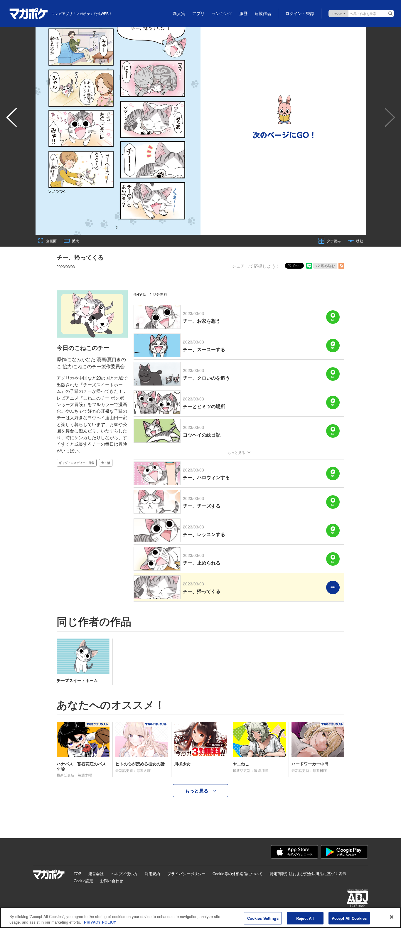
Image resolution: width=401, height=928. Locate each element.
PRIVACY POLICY (100, 922)
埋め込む (328, 265)
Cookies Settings (263, 918)
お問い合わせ (111, 880)
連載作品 (263, 13)
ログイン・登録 (299, 13)
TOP (77, 873)
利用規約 (152, 873)
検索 (390, 13)
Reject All (305, 918)
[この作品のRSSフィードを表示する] (341, 266)
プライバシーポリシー (186, 873)
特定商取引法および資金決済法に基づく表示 (308, 873)
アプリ (198, 13)
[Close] (391, 917)
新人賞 (179, 13)
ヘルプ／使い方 (124, 873)
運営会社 (96, 873)
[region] (200, 918)
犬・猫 (105, 463)
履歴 (243, 13)
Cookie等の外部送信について (237, 873)
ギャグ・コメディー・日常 (76, 463)
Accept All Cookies (349, 918)
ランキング (222, 13)
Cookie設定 (83, 880)
